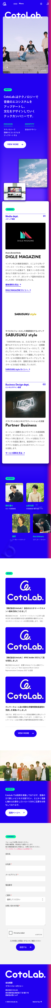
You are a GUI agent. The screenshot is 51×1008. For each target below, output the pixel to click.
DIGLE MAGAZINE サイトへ (17, 290)
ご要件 (7, 895)
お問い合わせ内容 (12, 906)
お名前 (7, 864)
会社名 (7, 854)
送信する (23, 947)
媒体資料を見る (12, 285)
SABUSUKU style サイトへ (16, 369)
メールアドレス (11, 874)
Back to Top (36, 1001)
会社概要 (9, 983)
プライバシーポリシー (14, 986)
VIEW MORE (13, 144)
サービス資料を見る (14, 453)
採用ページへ (14, 813)
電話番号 (8, 885)
